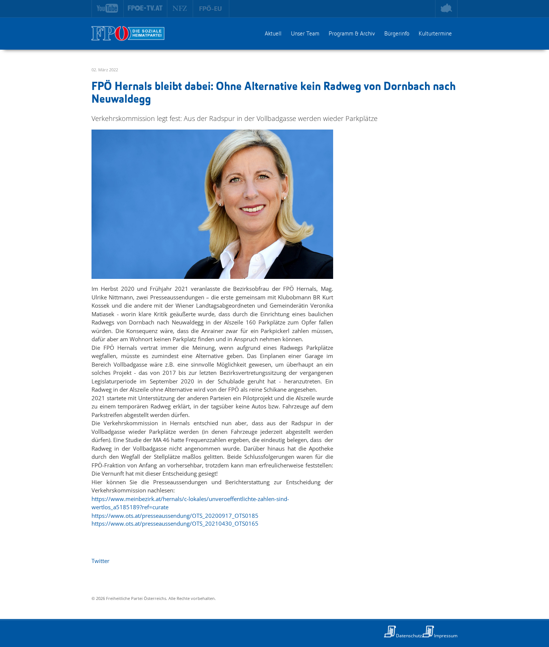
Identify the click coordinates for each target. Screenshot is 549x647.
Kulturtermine (435, 34)
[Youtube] (108, 8)
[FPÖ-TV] (145, 8)
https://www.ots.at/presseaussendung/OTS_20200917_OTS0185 (175, 515)
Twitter (100, 560)
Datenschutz (409, 635)
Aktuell (273, 34)
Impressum (446, 635)
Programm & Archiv (352, 34)
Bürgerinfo (396, 34)
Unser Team (305, 34)
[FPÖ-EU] (211, 8)
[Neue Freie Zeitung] (180, 8)
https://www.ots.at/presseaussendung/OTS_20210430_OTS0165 (175, 523)
